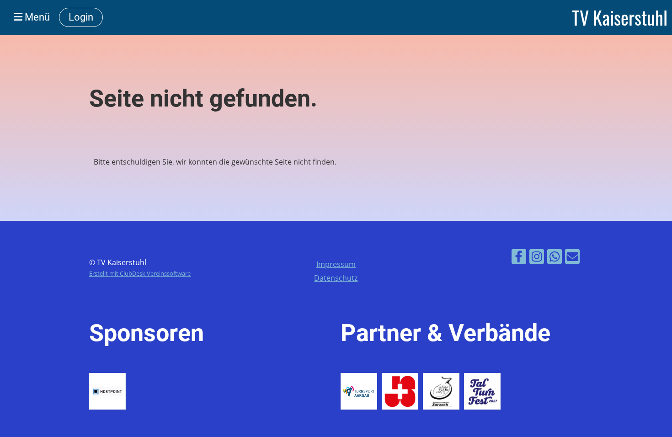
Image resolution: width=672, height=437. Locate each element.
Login (81, 17)
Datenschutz (335, 278)
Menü (36, 17)
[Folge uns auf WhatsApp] (554, 258)
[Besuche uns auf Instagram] (536, 258)
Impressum (336, 264)
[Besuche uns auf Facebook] (519, 258)
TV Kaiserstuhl (619, 17)
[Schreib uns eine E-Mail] (572, 258)
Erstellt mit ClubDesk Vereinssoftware (140, 273)
